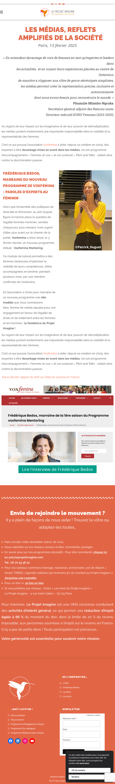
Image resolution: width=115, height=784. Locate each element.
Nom (65, 729)
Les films (67, 692)
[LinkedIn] (59, 4)
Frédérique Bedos (71, 687)
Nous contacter (18, 715)
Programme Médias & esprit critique (27, 733)
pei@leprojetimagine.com (26, 557)
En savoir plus (83, 763)
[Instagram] (56, 4)
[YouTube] (63, 4)
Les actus (67, 696)
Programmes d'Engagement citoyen (27, 724)
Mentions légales (57, 776)
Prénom (66, 740)
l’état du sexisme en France (62, 377)
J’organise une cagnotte (20, 578)
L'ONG (66, 683)
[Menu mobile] (1, 12)
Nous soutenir (17, 720)
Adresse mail (70, 718)
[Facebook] (52, 4)
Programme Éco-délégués (23, 728)
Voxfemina (50, 144)
